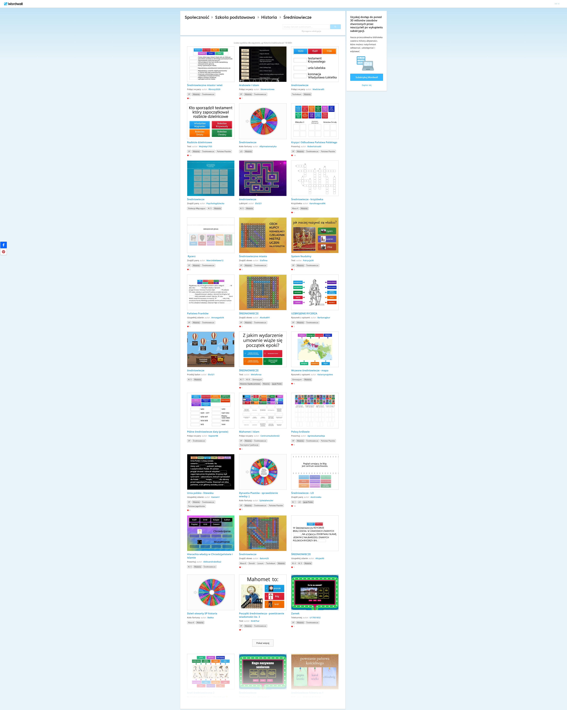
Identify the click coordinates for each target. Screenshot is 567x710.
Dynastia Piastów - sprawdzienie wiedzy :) (258, 494)
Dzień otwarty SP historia (202, 613)
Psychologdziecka (215, 203)
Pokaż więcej (262, 642)
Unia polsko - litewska (200, 493)
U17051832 (315, 617)
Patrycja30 (308, 260)
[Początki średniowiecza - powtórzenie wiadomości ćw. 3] (263, 592)
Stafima (263, 260)
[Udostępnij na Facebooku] (3, 245)
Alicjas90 (319, 558)
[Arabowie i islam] (263, 64)
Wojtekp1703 (205, 146)
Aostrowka (316, 497)
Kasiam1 (215, 497)
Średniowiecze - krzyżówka (307, 199)
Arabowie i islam (249, 85)
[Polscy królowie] (315, 410)
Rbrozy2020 (214, 89)
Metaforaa (256, 374)
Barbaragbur (323, 317)
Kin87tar (255, 620)
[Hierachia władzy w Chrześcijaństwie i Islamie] (211, 533)
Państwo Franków (197, 313)
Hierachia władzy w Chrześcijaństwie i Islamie (210, 555)
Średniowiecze (297, 17)
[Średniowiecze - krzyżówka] (315, 178)
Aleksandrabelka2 (212, 561)
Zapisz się (367, 85)
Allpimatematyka (268, 146)
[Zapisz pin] (3, 251)
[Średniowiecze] (263, 121)
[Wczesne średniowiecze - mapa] (315, 349)
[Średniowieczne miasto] (263, 235)
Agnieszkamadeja (316, 435)
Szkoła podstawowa (235, 17)
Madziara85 (318, 89)
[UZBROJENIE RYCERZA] (315, 292)
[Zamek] (315, 592)
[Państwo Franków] (211, 292)
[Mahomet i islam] (263, 410)
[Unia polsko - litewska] (211, 472)
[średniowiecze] (315, 64)
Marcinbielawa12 (214, 260)
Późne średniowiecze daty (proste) (207, 431)
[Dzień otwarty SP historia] (211, 592)
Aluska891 (265, 317)
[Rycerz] (211, 235)
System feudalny (301, 256)
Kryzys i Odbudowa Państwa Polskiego (314, 142)
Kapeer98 (213, 435)
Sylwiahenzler (266, 500)
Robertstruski (314, 146)
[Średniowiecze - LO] (315, 472)
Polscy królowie (300, 431)
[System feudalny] (315, 235)
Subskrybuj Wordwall (367, 77)
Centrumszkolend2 (270, 435)
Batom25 (264, 558)
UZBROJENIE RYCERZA (304, 313)
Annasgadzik (217, 317)
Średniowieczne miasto (253, 256)
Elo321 (258, 203)
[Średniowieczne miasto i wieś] (211, 64)
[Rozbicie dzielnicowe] (211, 121)
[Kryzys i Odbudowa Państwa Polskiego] (315, 121)
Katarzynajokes (325, 374)
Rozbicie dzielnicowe (200, 142)
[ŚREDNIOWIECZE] (263, 292)
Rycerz (191, 256)
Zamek (295, 613)
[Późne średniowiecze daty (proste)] (211, 410)
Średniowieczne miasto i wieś (204, 85)
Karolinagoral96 (317, 203)
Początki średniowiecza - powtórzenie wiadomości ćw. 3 (262, 615)
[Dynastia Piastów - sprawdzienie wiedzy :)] (263, 472)
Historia (269, 17)
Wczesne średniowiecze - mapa (310, 370)
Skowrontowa (267, 89)
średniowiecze (299, 85)
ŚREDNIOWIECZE (249, 313)
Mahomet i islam (249, 431)
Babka (210, 617)
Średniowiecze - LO (302, 493)
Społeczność (197, 17)
